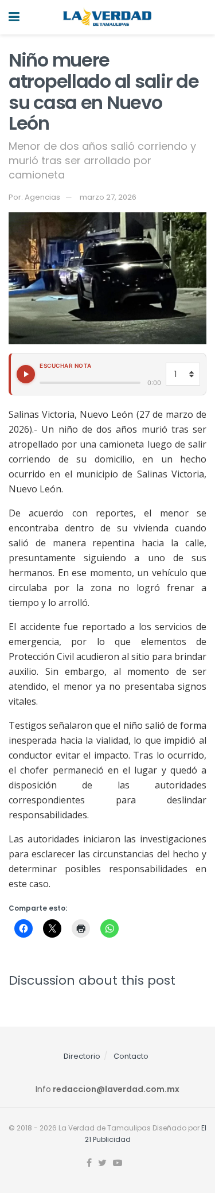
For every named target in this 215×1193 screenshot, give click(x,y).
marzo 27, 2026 (108, 197)
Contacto (131, 1056)
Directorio (82, 1056)
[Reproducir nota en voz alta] (26, 374)
